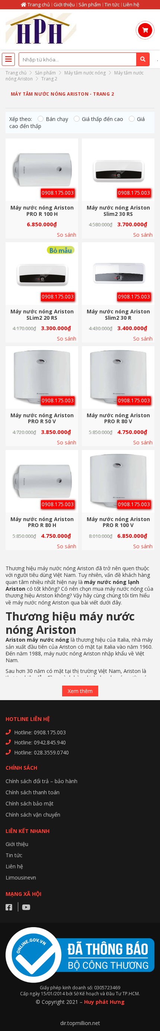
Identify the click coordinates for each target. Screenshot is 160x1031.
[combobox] (84, 59)
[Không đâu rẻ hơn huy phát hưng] (43, 30)
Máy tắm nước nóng (85, 73)
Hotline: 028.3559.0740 (41, 752)
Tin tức (112, 4)
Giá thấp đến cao (102, 118)
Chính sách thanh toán (33, 792)
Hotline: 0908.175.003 (40, 732)
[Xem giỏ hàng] (145, 30)
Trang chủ (38, 4)
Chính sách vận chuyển (33, 814)
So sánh (66, 235)
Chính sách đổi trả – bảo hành (41, 781)
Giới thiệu (64, 4)
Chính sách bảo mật (30, 803)
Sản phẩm (90, 4)
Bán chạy (57, 118)
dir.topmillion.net (80, 1023)
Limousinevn (21, 877)
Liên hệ (131, 4)
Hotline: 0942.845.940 (40, 742)
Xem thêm (80, 691)
